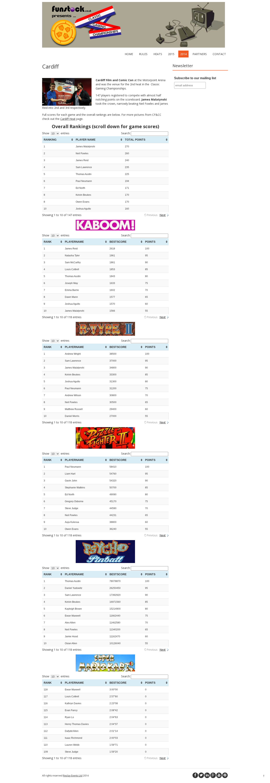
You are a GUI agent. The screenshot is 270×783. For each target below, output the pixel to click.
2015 (171, 54)
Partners (200, 54)
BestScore (118, 241)
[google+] (213, 775)
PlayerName (74, 241)
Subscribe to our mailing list (195, 78)
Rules (143, 54)
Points (150, 241)
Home (129, 54)
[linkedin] (207, 775)
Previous (152, 215)
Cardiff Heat (68, 119)
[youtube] (219, 775)
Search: (125, 133)
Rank (48, 241)
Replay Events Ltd (72, 775)
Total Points (135, 139)
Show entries (55, 133)
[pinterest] (225, 775)
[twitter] (201, 775)
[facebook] (195, 775)
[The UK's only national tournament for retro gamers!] (133, 46)
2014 (183, 54)
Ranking (50, 139)
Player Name (85, 139)
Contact (219, 54)
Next (163, 215)
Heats (157, 54)
